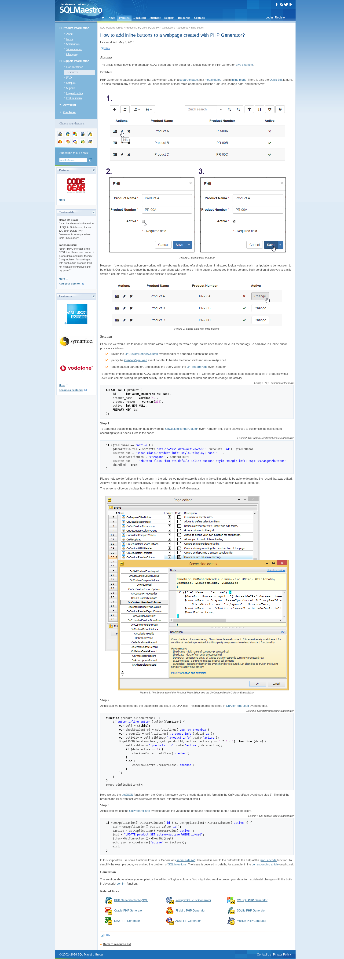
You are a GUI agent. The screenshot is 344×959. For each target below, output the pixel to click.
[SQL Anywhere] (75, 143)
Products (124, 17)
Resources (184, 17)
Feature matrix (74, 98)
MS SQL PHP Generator (252, 900)
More (62, 199)
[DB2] (82, 143)
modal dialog (213, 79)
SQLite (142, 27)
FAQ (69, 77)
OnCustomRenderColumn (141, 354)
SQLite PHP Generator (161, 27)
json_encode (268, 860)
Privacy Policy (282, 954)
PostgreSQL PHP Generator (193, 900)
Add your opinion (70, 283)
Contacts (199, 17)
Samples (71, 82)
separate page (188, 79)
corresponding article (265, 864)
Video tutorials (74, 49)
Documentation (74, 67)
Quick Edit (276, 79)
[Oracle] (67, 143)
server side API (185, 860)
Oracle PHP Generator (128, 910)
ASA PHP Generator (188, 921)
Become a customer (71, 390)
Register (280, 17)
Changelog (72, 54)
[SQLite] (90, 136)
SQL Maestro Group (111, 27)
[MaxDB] (90, 143)
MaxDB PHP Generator (251, 921)
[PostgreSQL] (82, 136)
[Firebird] (60, 143)
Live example (244, 64)
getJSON (127, 794)
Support (169, 17)
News (112, 17)
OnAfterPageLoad (135, 360)
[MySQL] (67, 136)
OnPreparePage (197, 366)
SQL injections (177, 864)
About (69, 34)
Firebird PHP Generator (190, 910)
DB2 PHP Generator (127, 921)
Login (269, 17)
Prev (107, 48)
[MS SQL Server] (75, 136)
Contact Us (264, 954)
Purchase (155, 17)
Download (139, 17)
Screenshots (73, 44)
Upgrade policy (74, 93)
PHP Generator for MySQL (131, 900)
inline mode (238, 79)
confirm (121, 883)
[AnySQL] (60, 136)
